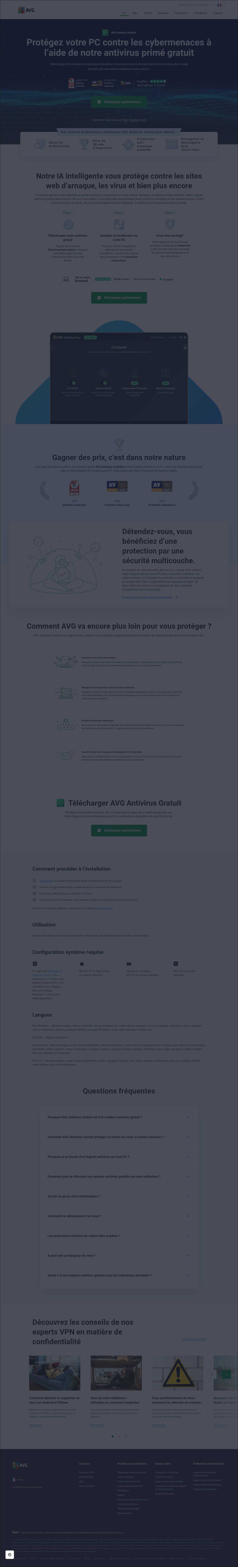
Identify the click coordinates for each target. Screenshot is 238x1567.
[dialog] (119, 783)
